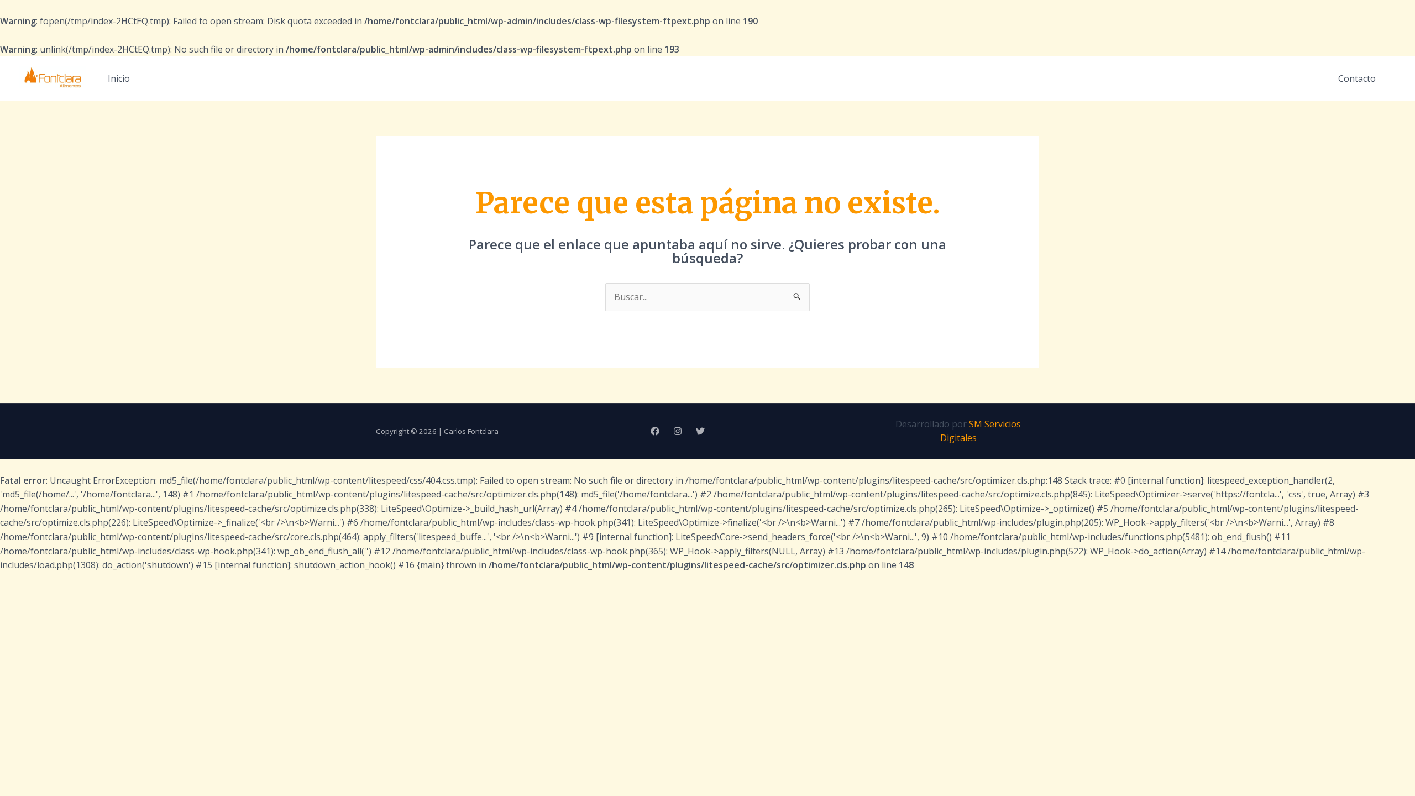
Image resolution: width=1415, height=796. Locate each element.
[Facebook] (655, 431)
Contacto (1357, 78)
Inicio (119, 78)
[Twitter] (700, 431)
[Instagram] (677, 431)
